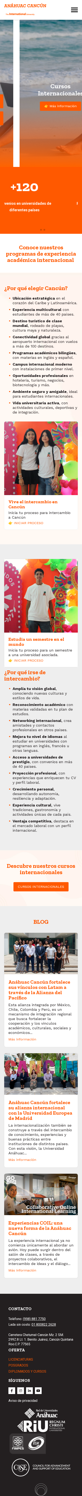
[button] (37, 230)
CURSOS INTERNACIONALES (41, 887)
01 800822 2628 (44, 1325)
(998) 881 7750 (34, 1319)
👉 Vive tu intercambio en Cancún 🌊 (41, 101)
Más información (22, 1039)
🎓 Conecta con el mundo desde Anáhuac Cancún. (41, 118)
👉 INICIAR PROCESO (25, 523)
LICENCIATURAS (20, 1359)
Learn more (41, 210)
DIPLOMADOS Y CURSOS (27, 1371)
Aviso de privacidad (22, 1401)
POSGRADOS (18, 1365)
